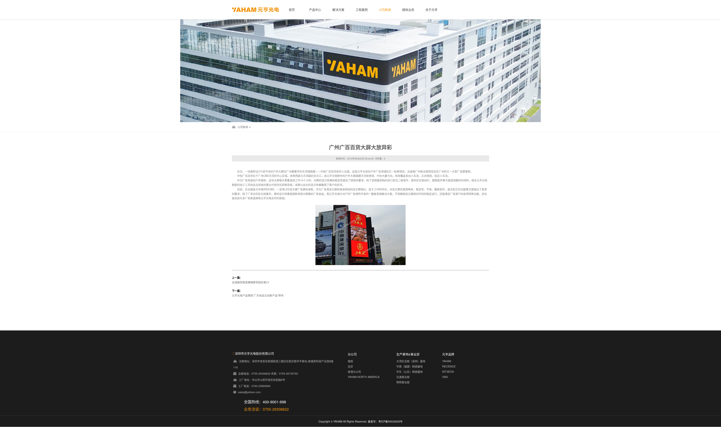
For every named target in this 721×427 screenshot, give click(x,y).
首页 (292, 10)
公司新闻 (385, 10)
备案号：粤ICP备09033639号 (385, 421)
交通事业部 (403, 377)
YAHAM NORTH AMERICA (363, 377)
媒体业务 (408, 10)
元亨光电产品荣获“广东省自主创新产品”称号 (258, 295)
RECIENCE (449, 366)
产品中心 (315, 10)
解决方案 (338, 10)
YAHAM (446, 361)
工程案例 (362, 10)
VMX (445, 377)
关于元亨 (431, 10)
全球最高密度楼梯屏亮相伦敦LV (250, 282)
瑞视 (350, 361)
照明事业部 (403, 382)
